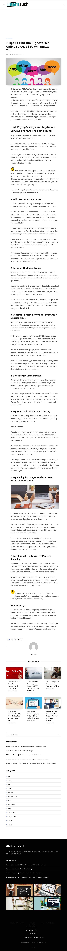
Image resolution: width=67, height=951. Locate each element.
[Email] (5, 107)
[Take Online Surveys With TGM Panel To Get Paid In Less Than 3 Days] (14, 703)
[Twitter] (5, 98)
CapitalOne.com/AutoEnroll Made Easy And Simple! (19, 750)
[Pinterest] (5, 102)
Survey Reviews (12, 812)
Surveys (10, 824)
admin (33, 654)
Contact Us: (51, 923)
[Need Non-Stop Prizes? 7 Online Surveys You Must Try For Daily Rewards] (52, 703)
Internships (11, 792)
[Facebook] (5, 93)
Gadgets (10, 788)
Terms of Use (27, 937)
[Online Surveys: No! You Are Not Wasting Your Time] (52, 673)
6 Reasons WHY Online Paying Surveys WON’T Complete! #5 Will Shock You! (33, 686)
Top (34, 947)
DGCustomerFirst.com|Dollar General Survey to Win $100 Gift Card (24, 755)
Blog (9, 784)
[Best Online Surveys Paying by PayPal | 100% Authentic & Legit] (33, 703)
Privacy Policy (39, 937)
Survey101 (9, 39)
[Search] (63, 4)
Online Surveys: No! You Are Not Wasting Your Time (52, 684)
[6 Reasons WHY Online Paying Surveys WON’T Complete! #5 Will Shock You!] (33, 673)
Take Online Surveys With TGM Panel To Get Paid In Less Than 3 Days (14, 716)
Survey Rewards (12, 816)
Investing (10, 800)
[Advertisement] (33, 21)
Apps (9, 776)
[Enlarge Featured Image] (33, 71)
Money (9, 808)
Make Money (11, 804)
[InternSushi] (18, 4)
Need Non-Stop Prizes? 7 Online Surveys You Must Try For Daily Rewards (52, 716)
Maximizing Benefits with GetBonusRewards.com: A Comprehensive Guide (26, 746)
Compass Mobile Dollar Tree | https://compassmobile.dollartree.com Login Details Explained (31, 763)
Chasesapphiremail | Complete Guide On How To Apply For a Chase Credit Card (27, 759)
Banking (10, 780)
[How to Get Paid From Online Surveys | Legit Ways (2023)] (14, 673)
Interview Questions (13, 796)
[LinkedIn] (18, 639)
